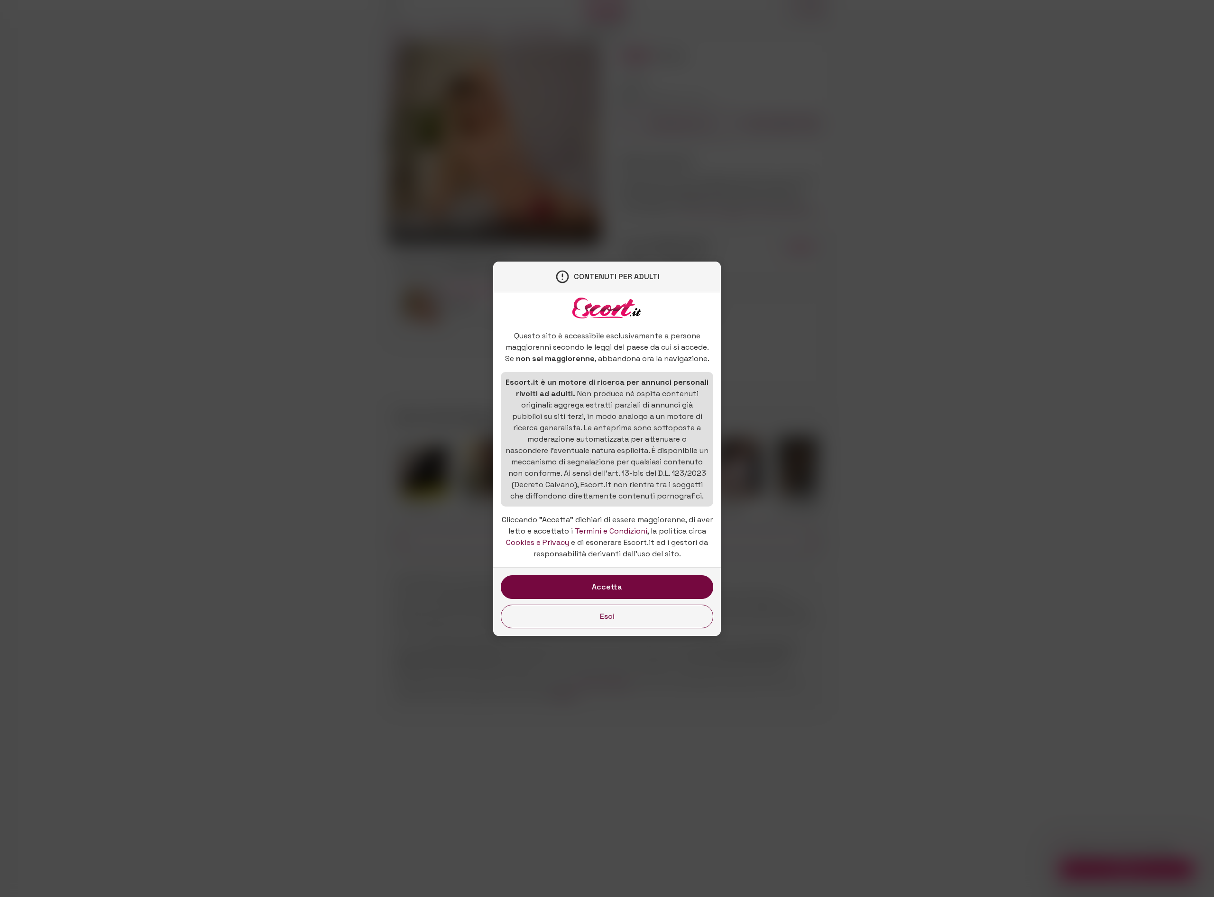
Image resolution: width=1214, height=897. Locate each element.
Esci (607, 616)
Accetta (607, 587)
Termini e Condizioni (611, 531)
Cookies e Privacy (537, 542)
